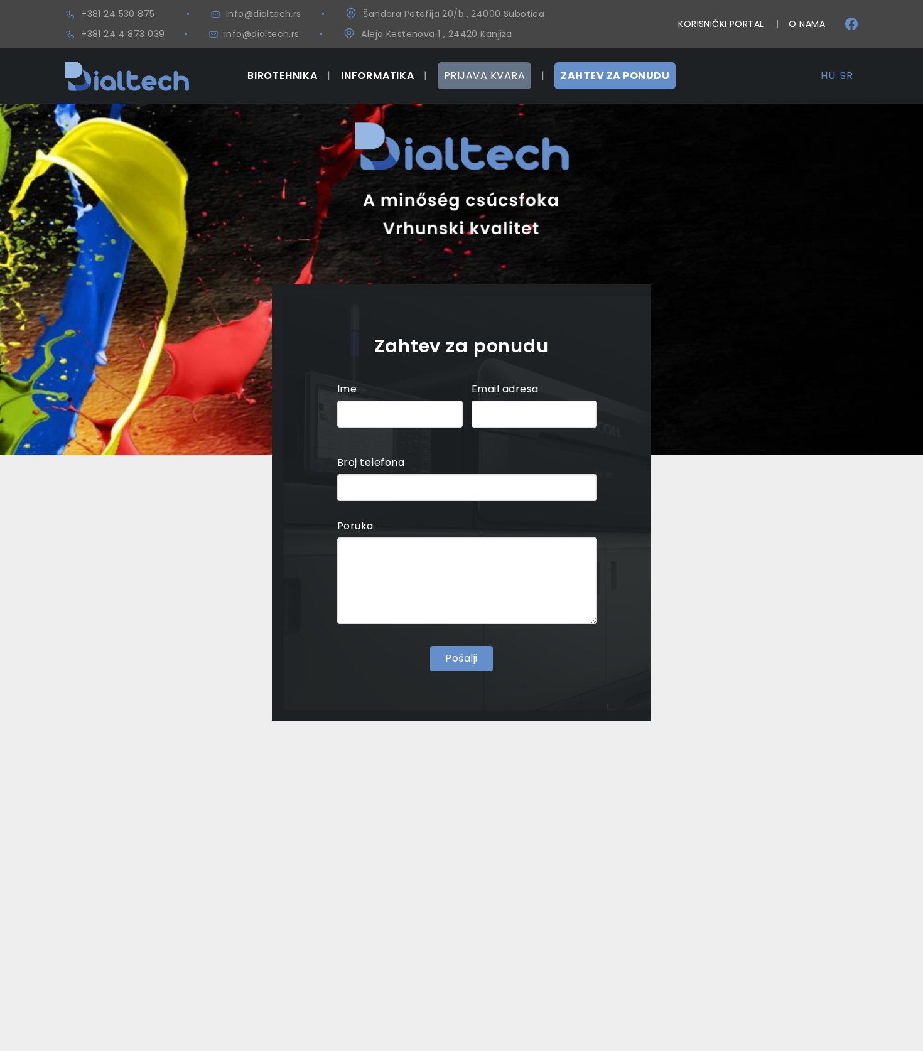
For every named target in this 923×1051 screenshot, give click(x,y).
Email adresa (505, 389)
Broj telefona (370, 462)
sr (846, 75)
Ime (347, 389)
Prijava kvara (484, 75)
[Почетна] (127, 69)
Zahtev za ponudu (615, 75)
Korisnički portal (721, 24)
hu (828, 75)
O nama (807, 24)
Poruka (355, 526)
